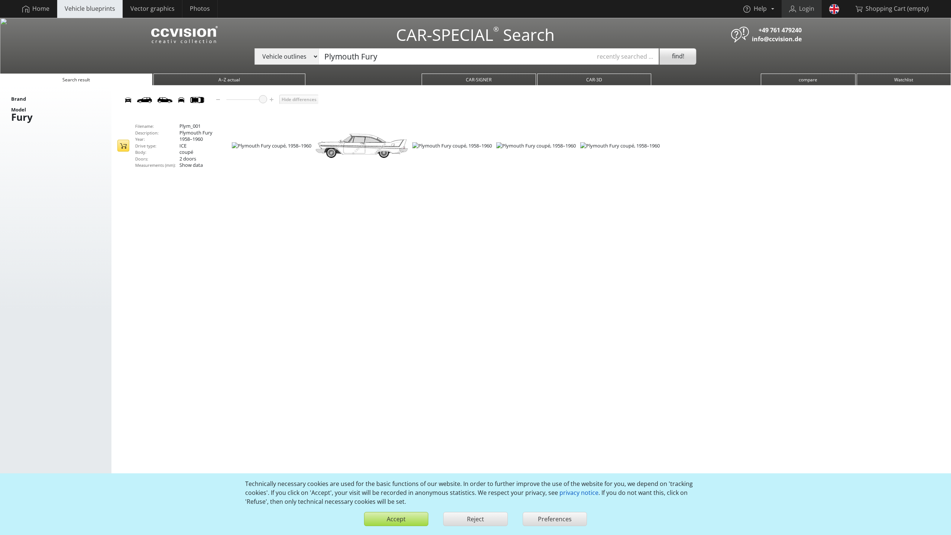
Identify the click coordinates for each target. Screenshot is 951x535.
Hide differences (299, 99)
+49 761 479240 (780, 30)
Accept (396, 519)
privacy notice (578, 493)
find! (678, 56)
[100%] (263, 99)
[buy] (123, 146)
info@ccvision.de (777, 39)
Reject (475, 519)
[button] (758, 9)
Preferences (555, 519)
